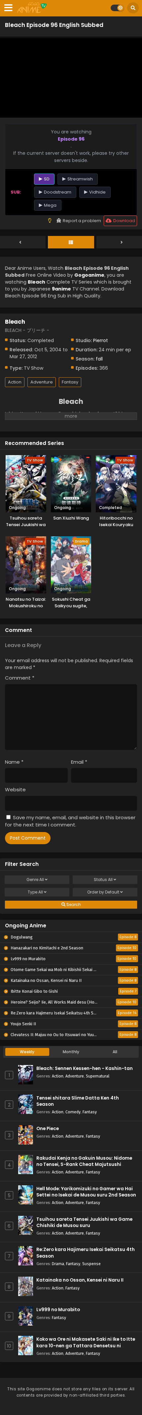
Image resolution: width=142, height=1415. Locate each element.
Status (103, 879)
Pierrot (100, 340)
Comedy (73, 1111)
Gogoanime (89, 275)
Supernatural (97, 1076)
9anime (61, 289)
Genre (35, 879)
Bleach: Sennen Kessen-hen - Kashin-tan (84, 1068)
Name (14, 761)
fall (99, 359)
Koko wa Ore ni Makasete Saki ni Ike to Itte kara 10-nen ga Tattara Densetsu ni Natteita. (85, 1345)
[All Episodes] (71, 242)
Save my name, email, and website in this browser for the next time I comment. (70, 821)
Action (14, 382)
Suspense (91, 1263)
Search (73, 904)
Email (79, 761)
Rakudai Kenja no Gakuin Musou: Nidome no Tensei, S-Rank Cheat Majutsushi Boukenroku (84, 1164)
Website (15, 789)
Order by (103, 892)
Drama (58, 1263)
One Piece (47, 1128)
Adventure (41, 382)
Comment (19, 677)
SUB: (16, 192)
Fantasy (70, 382)
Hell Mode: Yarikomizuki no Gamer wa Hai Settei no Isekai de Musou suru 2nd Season (86, 1192)
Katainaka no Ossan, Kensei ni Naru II (80, 1280)
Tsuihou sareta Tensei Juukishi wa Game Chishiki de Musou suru (84, 1222)
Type (35, 892)
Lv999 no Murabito (58, 1310)
